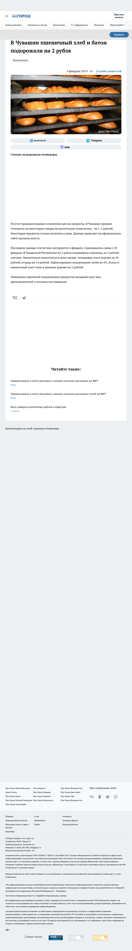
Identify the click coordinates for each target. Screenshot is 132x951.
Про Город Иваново (42, 792)
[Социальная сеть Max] (66, 147)
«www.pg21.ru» (27, 838)
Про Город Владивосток (71, 800)
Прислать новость (119, 16)
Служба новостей (108, 71)
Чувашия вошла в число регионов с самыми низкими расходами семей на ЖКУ (58, 395)
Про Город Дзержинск (43, 800)
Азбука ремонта (13, 25)
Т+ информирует (79, 25)
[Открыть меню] (7, 16)
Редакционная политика (16, 820)
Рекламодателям (70, 824)
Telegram (9, 816)
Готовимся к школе (37, 25)
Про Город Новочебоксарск (17, 788)
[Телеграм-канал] (94, 140)
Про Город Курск (13, 796)
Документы (59, 25)
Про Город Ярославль (70, 792)
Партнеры (10, 831)
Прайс (37, 824)
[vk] (15, 298)
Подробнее (61, 891)
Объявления (39, 820)
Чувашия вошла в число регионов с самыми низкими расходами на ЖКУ (54, 382)
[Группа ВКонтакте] (38, 140)
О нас (36, 816)
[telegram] (25, 298)
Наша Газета (11, 792)
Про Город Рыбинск (42, 796)
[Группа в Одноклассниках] (100, 797)
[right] (128, 25)
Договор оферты (70, 820)
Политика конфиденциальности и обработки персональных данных (36, 895)
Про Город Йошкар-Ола (71, 788)
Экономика (20, 60)
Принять (119, 34)
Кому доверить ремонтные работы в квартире (38, 408)
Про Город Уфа (67, 796)
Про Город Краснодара (15, 804)
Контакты (67, 816)
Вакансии (99, 25)
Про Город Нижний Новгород (18, 800)
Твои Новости (39, 788)
